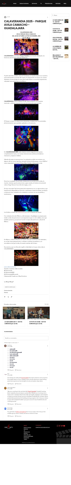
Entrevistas (26, 437)
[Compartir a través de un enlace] (11, 296)
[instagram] (58, 426)
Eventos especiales (8, 290)
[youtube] (64, 426)
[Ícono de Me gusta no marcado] (8, 370)
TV (24, 430)
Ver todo (46, 304)
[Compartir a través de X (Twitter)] (8, 296)
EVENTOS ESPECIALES (10, 287)
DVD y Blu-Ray (27, 435)
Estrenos (16, 9)
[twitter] (62, 426)
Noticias (22, 9)
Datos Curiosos (30, 9)
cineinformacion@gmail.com (43, 427)
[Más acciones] (47, 17)
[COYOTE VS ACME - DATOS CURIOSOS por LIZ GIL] (39, 313)
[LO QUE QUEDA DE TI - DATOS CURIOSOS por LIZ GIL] (14, 313)
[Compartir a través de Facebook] (4, 296)
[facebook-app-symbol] (60, 426)
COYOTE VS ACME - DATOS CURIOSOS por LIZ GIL (37, 322)
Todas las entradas (7, 9)
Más (38, 9)
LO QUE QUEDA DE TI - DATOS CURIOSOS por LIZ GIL (13, 322)
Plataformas (27, 432)
